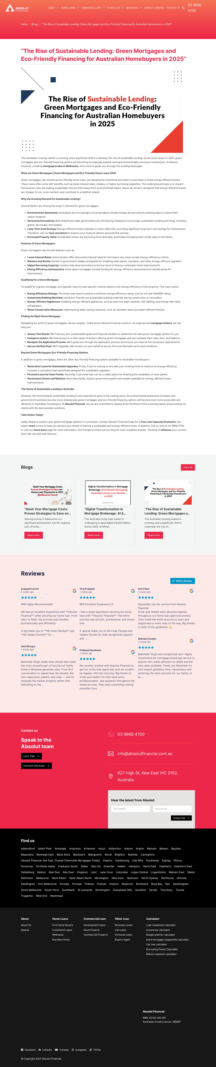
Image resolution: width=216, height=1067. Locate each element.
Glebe (84, 866)
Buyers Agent (122, 939)
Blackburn (79, 854)
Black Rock (63, 854)
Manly (191, 872)
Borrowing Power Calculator (162, 949)
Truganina (27, 895)
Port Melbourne (47, 883)
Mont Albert (59, 878)
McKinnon (27, 878)
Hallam (121, 866)
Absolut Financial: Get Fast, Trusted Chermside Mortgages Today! (60, 860)
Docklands (152, 860)
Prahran (89, 883)
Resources (132, 8)
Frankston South (68, 866)
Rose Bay (156, 883)
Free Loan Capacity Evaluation (158, 421)
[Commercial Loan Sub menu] (104, 8)
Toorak (180, 889)
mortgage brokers (161, 323)
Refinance (58, 934)
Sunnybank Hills (122, 889)
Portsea (64, 883)
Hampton (134, 866)
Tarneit (153, 889)
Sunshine (140, 889)
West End (41, 895)
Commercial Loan (91, 8)
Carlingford (147, 854)
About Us (26, 925)
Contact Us (173, 8)
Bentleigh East (45, 854)
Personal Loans (123, 934)
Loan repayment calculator (161, 925)
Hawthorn (165, 866)
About (52, 8)
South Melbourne (31, 889)
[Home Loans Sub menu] (78, 8)
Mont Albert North (80, 878)
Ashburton (114, 848)
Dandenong (122, 860)
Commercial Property (96, 934)
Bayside (176, 848)
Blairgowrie (95, 854)
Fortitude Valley (45, 866)
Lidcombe (122, 872)
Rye (167, 883)
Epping (166, 860)
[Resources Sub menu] (141, 8)
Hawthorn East (183, 866)
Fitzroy (178, 860)
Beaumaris (27, 854)
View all (188, 467)
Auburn (128, 848)
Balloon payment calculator (161, 954)
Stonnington (102, 889)
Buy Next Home (61, 939)
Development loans (94, 925)
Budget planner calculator (160, 934)
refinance (166, 429)
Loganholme (158, 872)
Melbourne (42, 878)
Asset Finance (91, 929)
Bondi (108, 854)
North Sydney (150, 878)
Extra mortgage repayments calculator (167, 939)
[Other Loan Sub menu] (123, 8)
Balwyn (164, 848)
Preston (114, 883)
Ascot (101, 848)
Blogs (35, 24)
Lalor (94, 872)
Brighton (120, 854)
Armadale (60, 848)
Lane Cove (106, 872)
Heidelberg (27, 872)
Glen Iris (96, 866)
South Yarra (52, 889)
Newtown (132, 878)
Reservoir (127, 883)
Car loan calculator (156, 944)
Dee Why (137, 860)
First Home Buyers (62, 925)
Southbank (68, 889)
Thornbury (166, 889)
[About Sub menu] (58, 8)
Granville (109, 866)
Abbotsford (28, 848)
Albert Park (45, 848)
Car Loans (120, 929)
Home (24, 24)
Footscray (27, 866)
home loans (40, 429)
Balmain (151, 848)
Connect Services (154, 8)
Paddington (28, 883)
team (32, 425)
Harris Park (149, 866)
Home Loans (68, 8)
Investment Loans (62, 929)
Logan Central (139, 872)
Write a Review (184, 580)
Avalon (140, 848)
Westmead (56, 895)
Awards (25, 929)
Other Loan (113, 8)
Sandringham (181, 883)
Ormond (181, 878)
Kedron (41, 872)
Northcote (167, 878)
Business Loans (124, 925)
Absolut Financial (75, 403)
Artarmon (75, 848)
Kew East (54, 872)
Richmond (142, 883)
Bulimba (133, 854)
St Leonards (85, 889)
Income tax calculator (158, 929)
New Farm (118, 878)
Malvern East (176, 872)
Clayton (107, 860)
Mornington (101, 878)
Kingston (82, 872)
